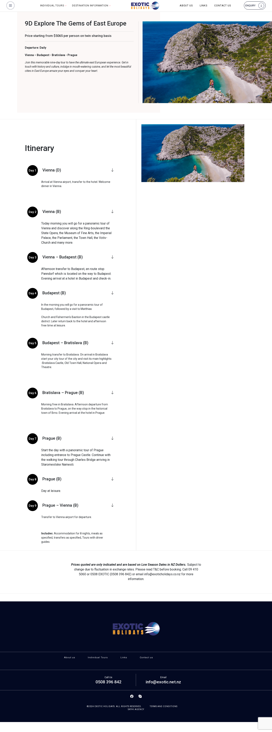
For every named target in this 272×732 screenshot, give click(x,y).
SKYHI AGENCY (136, 709)
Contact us (222, 5)
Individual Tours (98, 657)
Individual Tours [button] (52, 5)
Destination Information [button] (90, 5)
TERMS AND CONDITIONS (163, 706)
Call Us (108, 677)
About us (186, 5)
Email (163, 677)
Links (203, 5)
